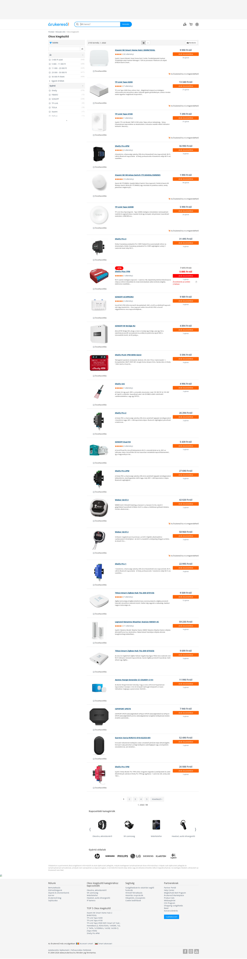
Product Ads (169, 898)
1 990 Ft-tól (186, 175)
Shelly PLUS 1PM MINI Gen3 (128, 354)
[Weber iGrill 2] (101, 540)
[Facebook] (185, 951)
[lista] (143, 43)
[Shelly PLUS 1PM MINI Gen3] (101, 363)
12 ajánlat (186, 600)
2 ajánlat (186, 279)
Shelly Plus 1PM (122, 271)
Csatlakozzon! (171, 917)
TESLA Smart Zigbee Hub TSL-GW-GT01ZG (134, 592)
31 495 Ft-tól (185, 238)
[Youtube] (196, 951)
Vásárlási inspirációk (134, 895)
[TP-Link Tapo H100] (101, 122)
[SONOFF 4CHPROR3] (101, 305)
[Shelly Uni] (101, 392)
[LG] (135, 856)
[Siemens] (148, 856)
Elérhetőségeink (55, 890)
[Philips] (123, 856)
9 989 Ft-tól (186, 296)
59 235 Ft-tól (185, 621)
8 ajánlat (186, 154)
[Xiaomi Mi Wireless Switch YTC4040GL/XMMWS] (101, 183)
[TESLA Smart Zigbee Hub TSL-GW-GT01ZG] (101, 601)
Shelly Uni (120, 383)
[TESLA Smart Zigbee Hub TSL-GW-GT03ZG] (101, 659)
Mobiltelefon (156, 836)
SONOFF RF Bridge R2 (125, 325)
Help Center (169, 890)
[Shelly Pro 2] (101, 421)
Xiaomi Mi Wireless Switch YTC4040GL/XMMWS (137, 175)
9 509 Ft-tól (186, 592)
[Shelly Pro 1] (101, 572)
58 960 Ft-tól (185, 531)
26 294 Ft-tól (185, 412)
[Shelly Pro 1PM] (101, 774)
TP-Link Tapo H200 (124, 82)
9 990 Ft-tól (186, 50)
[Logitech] (174, 856)
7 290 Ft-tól (186, 113)
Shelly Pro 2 (120, 413)
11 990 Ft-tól (185, 679)
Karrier (51, 895)
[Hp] (97, 856)
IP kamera (91, 900)
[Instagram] (191, 951)
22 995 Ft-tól (185, 563)
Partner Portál (170, 887)
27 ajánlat (186, 90)
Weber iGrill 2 (122, 532)
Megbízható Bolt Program (175, 893)
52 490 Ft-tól (185, 737)
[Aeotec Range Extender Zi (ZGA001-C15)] (101, 688)
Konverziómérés (171, 910)
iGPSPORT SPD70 (123, 708)
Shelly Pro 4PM (122, 146)
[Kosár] (191, 24)
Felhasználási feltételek (81, 950)
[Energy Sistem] (186, 856)
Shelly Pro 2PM (122, 470)
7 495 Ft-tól (185, 267)
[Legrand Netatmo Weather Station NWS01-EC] (101, 630)
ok (82, 49)
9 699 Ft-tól (186, 650)
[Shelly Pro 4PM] (101, 154)
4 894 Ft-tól (186, 325)
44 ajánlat (186, 183)
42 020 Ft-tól (185, 499)
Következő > (157, 799)
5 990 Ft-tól (186, 206)
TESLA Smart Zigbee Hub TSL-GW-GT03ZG (134, 650)
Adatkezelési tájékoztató (58, 950)
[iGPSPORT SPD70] (101, 716)
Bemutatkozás (54, 887)
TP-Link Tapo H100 (124, 114)
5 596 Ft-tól (186, 354)
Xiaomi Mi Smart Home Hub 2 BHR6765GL (135, 50)
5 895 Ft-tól (185, 271)
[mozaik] (148, 43)
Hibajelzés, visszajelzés (135, 898)
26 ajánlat (186, 214)
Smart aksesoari (105, 943)
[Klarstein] (161, 856)
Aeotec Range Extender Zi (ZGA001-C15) (134, 679)
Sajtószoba (53, 900)
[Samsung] (110, 856)
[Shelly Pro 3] (101, 247)
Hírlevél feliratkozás (133, 893)
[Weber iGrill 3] (101, 508)
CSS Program (169, 903)
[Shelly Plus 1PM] (101, 276)
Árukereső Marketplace (174, 895)
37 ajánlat (186, 121)
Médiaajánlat (169, 900)
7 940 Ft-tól (186, 708)
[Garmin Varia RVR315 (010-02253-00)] (101, 745)
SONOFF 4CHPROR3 (124, 296)
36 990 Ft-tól (185, 146)
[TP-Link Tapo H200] (101, 90)
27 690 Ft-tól (185, 470)
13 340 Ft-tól (185, 82)
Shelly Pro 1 (120, 563)
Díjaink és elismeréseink (58, 893)
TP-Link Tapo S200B (124, 207)
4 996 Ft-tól (186, 383)
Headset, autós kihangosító (183, 836)
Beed (166, 908)
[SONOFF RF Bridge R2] (101, 334)
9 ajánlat (186, 304)
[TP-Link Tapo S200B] (101, 215)
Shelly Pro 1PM (122, 766)
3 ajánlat (186, 391)
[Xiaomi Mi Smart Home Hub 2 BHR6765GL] (101, 58)
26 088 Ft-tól (185, 766)
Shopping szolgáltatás (173, 905)
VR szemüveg (129, 836)
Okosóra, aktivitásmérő (102, 836)
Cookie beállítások (133, 900)
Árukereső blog (54, 898)
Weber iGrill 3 (122, 499)
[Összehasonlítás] (184, 24)
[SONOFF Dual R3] (101, 450)
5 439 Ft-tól (186, 441)
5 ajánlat (186, 333)
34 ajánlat (186, 58)
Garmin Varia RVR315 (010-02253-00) (133, 737)
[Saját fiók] (197, 24)
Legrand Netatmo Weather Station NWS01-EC (137, 621)
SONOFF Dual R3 (123, 442)
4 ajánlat (186, 246)
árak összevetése (186, 54)
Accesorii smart (86, 943)
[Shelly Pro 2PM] (101, 479)
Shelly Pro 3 (120, 239)
